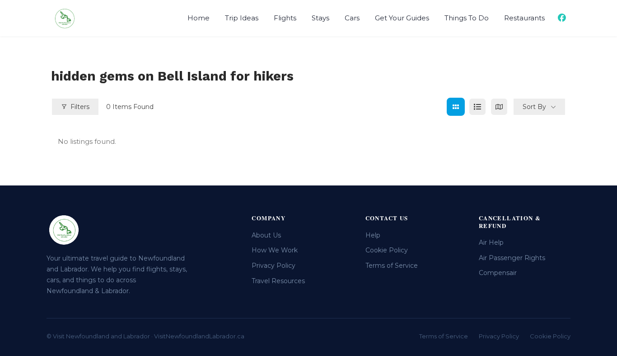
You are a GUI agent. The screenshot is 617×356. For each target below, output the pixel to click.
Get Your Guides (402, 18)
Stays (320, 18)
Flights (285, 18)
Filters (79, 107)
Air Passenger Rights (512, 258)
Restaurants (524, 18)
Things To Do (466, 18)
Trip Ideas (241, 18)
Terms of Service (391, 265)
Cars (352, 18)
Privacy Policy (273, 265)
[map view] (499, 107)
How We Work (275, 250)
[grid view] (456, 107)
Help (372, 235)
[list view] (477, 107)
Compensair (498, 273)
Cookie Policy (386, 250)
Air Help (491, 242)
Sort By (534, 107)
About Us (266, 235)
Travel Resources (278, 281)
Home (198, 18)
